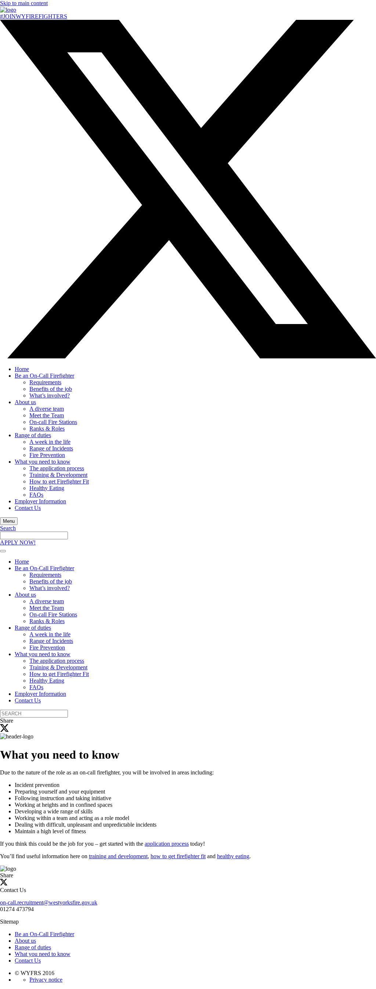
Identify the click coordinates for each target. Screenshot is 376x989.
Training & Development (58, 475)
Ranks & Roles (47, 428)
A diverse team (46, 409)
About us (25, 402)
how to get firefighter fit (178, 856)
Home (22, 369)
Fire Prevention (47, 455)
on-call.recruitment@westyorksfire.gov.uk (48, 902)
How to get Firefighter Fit (59, 481)
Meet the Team (46, 415)
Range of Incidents (51, 448)
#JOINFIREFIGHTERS (33, 16)
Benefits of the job (50, 389)
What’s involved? (49, 395)
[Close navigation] (3, 551)
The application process (56, 468)
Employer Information (40, 501)
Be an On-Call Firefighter (44, 376)
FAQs (36, 495)
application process (167, 844)
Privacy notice (45, 980)
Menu (9, 521)
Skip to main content (24, 3)
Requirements (45, 382)
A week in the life (49, 442)
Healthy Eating (46, 488)
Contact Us (28, 508)
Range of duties (33, 435)
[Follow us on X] (188, 356)
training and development (118, 856)
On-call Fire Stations (53, 422)
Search (8, 528)
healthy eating (233, 856)
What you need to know (42, 461)
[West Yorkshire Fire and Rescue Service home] (8, 10)
